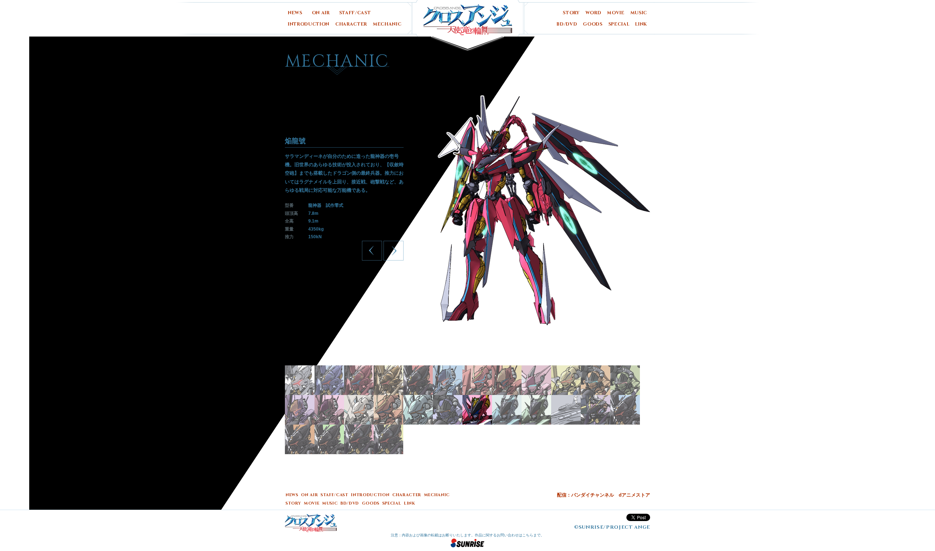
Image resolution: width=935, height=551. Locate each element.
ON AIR (321, 13)
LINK (641, 24)
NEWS (295, 13)
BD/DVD (567, 24)
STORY (571, 13)
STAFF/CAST (355, 13)
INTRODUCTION (308, 24)
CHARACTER (351, 24)
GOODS (592, 24)
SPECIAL (619, 24)
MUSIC (638, 13)
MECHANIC (387, 24)
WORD (593, 13)
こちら (527, 535)
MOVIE (615, 13)
